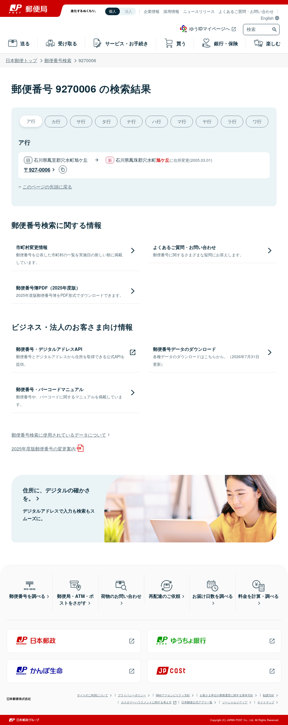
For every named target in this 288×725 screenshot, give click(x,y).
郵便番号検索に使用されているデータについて (59, 435)
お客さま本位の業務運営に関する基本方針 (226, 695)
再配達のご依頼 (164, 596)
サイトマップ (265, 702)
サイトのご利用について (92, 695)
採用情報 (171, 11)
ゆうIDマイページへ (209, 28)
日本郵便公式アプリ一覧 (196, 702)
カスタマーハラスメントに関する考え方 (146, 702)
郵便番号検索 (57, 60)
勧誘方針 (268, 695)
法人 (128, 11)
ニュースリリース (199, 11)
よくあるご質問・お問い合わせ (246, 11)
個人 (112, 11)
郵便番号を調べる (27, 596)
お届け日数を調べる (212, 596)
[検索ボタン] (275, 29)
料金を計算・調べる (258, 596)
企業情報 (151, 11)
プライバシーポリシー (132, 695)
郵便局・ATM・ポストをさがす (75, 599)
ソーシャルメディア (235, 702)
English (267, 18)
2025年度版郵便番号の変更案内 (44, 448)
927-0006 (39, 169)
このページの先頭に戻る (47, 186)
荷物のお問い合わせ (121, 596)
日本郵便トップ (21, 60)
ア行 (30, 121)
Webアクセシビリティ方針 (173, 695)
